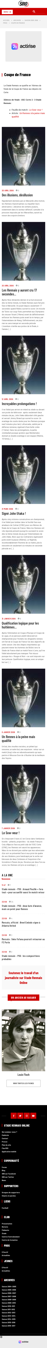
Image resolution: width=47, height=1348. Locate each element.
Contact (5, 1138)
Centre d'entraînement (11, 1237)
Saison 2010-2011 (8, 1306)
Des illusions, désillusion (17, 195)
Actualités (6, 1255)
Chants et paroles (9, 1196)
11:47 (4, 885)
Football (5, 1208)
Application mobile (9, 1151)
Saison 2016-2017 (8, 1326)
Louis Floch (24, 1074)
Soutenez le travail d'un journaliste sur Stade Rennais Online (23, 978)
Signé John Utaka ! (14, 513)
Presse (4, 1141)
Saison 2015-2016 (8, 1322)
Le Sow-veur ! (35, 110)
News (4, 1180)
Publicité (5, 1135)
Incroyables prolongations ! (19, 403)
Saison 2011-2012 (8, 1309)
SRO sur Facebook (9, 1174)
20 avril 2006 (8, 190)
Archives (17, 20)
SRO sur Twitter (8, 1177)
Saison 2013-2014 (8, 1316)
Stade (4, 1233)
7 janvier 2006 (8, 828)
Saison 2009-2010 (9, 1303)
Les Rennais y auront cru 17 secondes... (19, 292)
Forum (4, 1167)
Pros (5, 23)
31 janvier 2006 (9, 618)
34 (12, 901)
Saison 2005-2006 (31, 20)
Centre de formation (10, 1240)
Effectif (5, 1252)
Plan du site (6, 1145)
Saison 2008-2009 (9, 1299)
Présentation (7, 1223)
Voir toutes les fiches (23, 1083)
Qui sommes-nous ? (9, 1132)
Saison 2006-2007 (9, 1293)
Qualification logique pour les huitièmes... (20, 625)
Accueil (6, 20)
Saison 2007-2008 (9, 1296)
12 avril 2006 (7, 399)
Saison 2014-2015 (8, 1319)
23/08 (4, 901)
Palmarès (5, 1230)
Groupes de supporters (11, 1192)
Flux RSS (5, 1148)
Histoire (5, 1227)
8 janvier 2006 (8, 732)
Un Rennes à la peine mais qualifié (18, 738)
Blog (3, 1170)
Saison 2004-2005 (9, 1286)
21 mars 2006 (7, 508)
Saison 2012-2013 (8, 1312)
